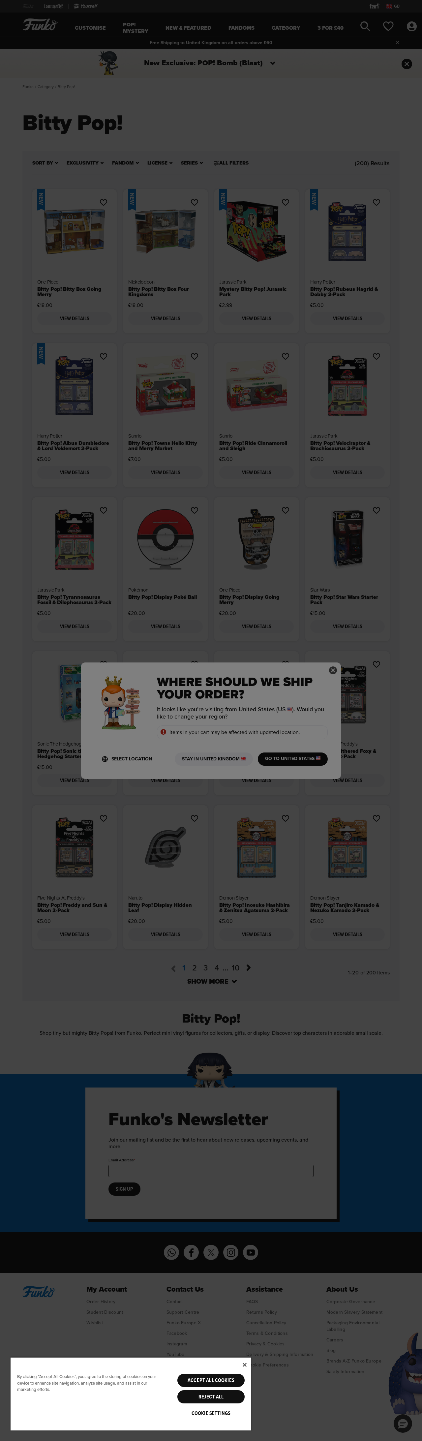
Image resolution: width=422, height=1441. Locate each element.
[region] (131, 1393)
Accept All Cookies (211, 1380)
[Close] (245, 1365)
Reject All (211, 1397)
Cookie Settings (211, 1413)
